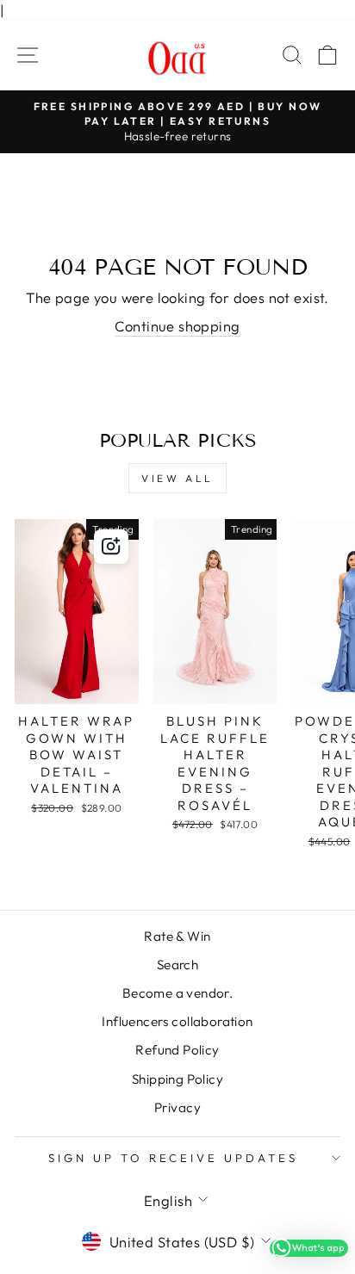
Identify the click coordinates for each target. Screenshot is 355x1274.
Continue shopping (177, 326)
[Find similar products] (111, 546)
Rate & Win (177, 936)
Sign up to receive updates (173, 1158)
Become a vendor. (178, 993)
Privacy (177, 1107)
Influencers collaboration (177, 1021)
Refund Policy (177, 1050)
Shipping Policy (177, 1079)
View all (177, 478)
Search (177, 964)
